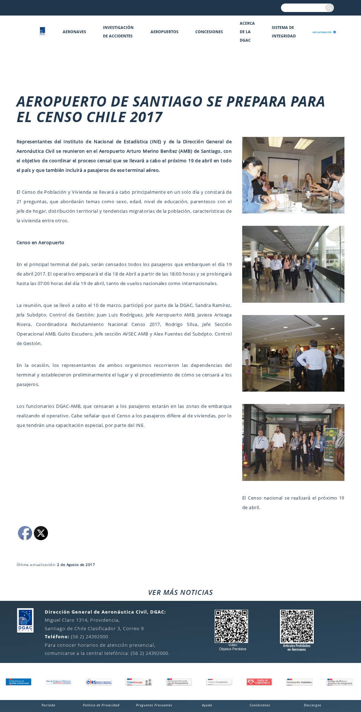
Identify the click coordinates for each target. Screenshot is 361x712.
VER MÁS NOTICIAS (180, 592)
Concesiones (209, 31)
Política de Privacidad (101, 705)
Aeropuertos (164, 31)
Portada (48, 705)
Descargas (313, 705)
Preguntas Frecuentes (154, 705)
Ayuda (207, 705)
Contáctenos (260, 705)
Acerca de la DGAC (247, 31)
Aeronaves (74, 31)
